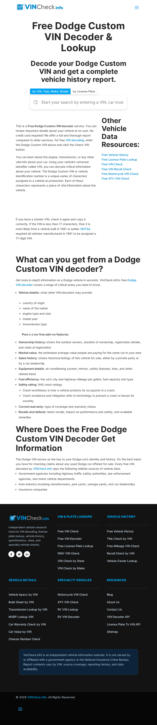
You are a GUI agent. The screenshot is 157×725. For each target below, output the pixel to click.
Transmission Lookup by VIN (28, 609)
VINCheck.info (42, 468)
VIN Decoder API (118, 616)
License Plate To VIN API (123, 624)
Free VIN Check (112, 164)
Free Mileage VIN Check (123, 546)
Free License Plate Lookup (119, 159)
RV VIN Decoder (69, 616)
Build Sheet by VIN (21, 602)
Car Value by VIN (20, 631)
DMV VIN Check (69, 553)
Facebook (11, 554)
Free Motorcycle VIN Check (120, 173)
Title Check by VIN (119, 538)
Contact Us (114, 609)
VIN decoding (75, 140)
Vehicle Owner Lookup (122, 561)
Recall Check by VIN (120, 553)
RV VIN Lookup (68, 609)
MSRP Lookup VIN (21, 616)
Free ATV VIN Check (115, 178)
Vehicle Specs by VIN (23, 594)
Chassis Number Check (24, 639)
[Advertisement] (57, 205)
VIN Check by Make (71, 568)
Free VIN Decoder (70, 538)
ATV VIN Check (68, 602)
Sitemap (112, 631)
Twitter (19, 554)
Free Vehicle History (115, 155)
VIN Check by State (71, 561)
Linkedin (27, 554)
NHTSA (85, 229)
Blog (110, 594)
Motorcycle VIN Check (73, 594)
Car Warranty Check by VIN (27, 624)
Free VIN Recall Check (116, 169)
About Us (113, 602)
